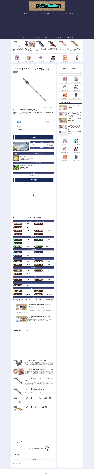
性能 (20, 126)
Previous (11, 46)
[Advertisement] (47, 24)
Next (82, 46)
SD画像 (20, 129)
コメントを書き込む (33, 459)
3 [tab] (49, 54)
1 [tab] (45, 54)
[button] (80, 72)
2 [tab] (47, 54)
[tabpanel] (18, 46)
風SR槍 (26, 330)
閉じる (48, 121)
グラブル (16, 330)
